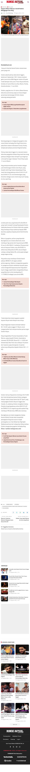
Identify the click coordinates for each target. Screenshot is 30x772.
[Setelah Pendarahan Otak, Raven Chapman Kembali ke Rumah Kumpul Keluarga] (4, 598)
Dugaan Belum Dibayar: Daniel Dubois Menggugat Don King (15, 506)
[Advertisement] (15, 49)
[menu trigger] (2, 2)
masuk (10, 529)
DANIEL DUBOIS (10, 504)
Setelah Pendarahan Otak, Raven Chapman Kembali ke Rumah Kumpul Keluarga (18, 597)
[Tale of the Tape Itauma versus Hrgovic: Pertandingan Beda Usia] (22, 668)
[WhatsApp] (20, 512)
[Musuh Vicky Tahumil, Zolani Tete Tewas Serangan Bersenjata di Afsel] (4, 577)
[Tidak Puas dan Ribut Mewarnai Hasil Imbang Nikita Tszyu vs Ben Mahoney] (8, 687)
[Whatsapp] (19, 746)
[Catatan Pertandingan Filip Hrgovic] (8, 668)
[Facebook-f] (10, 746)
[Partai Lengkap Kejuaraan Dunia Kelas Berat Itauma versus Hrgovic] (8, 650)
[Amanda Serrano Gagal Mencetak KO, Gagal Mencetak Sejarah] (4, 584)
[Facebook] (13, 512)
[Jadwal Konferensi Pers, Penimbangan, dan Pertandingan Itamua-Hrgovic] (22, 708)
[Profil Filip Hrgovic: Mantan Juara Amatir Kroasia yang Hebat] (8, 708)
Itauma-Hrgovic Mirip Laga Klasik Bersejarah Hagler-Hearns (14, 105)
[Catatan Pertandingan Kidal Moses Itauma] (22, 650)
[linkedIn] (23, 512)
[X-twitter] (13, 746)
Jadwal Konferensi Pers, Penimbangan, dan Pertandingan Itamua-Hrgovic (13, 441)
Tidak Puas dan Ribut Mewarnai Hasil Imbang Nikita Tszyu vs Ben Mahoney (14, 357)
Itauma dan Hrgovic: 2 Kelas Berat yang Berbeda (14, 108)
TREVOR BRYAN (5, 508)
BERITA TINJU (5, 672)
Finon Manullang (9, 13)
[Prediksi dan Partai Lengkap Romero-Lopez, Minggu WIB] (4, 591)
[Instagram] (16, 746)
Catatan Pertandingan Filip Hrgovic (11, 282)
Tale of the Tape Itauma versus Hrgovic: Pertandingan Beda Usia (13, 285)
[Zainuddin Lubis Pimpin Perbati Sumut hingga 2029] (4, 570)
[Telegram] (27, 512)
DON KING (17, 504)
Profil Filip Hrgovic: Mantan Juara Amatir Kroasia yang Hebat (14, 437)
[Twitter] (16, 512)
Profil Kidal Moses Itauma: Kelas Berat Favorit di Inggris (15, 361)
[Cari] (28, 2)
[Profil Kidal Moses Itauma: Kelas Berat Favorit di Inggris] (22, 687)
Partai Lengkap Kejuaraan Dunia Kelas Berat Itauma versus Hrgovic (14, 187)
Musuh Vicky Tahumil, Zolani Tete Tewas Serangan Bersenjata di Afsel (18, 576)
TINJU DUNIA (19, 672)
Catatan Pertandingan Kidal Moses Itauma (13, 190)
